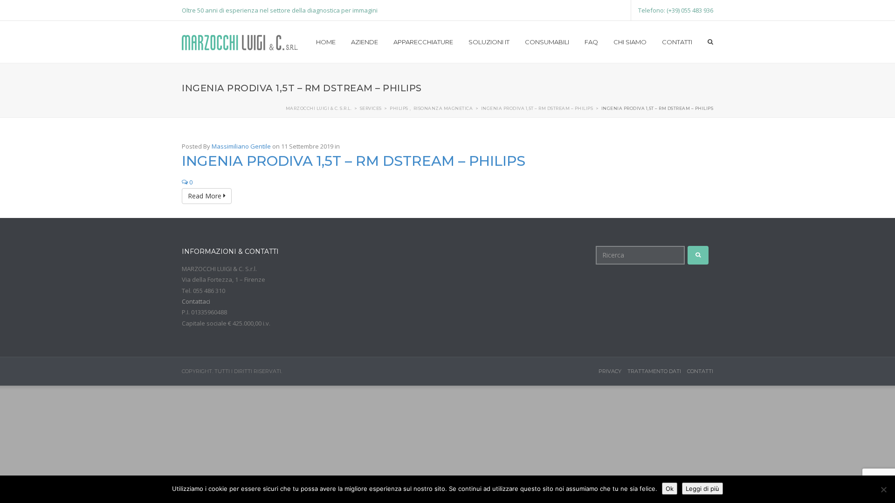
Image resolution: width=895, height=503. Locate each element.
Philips (399, 108)
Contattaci (196, 301)
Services (371, 108)
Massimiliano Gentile (241, 146)
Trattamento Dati (654, 371)
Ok (670, 488)
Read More (205, 195)
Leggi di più (702, 488)
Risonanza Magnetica (443, 108)
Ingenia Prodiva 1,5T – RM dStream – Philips (537, 108)
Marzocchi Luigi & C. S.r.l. (319, 108)
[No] (883, 489)
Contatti (700, 371)
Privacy (610, 371)
